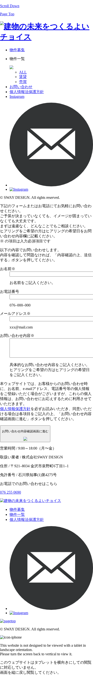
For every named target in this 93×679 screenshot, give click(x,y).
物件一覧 (17, 514)
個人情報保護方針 (15, 409)
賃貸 (23, 77)
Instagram (17, 97)
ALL (23, 72)
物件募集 (17, 50)
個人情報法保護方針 (27, 92)
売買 (23, 82)
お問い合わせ (21, 87)
